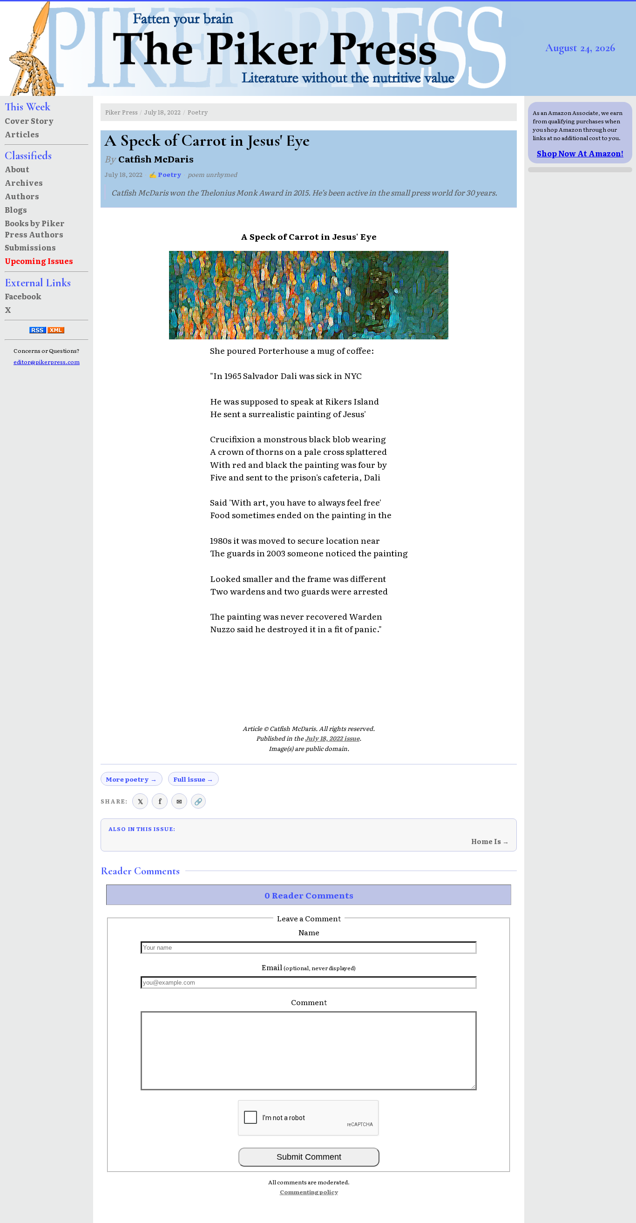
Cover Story (29, 120)
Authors (22, 196)
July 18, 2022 (162, 112)
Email (309, 967)
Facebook (23, 296)
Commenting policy (309, 1192)
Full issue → (193, 779)
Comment (309, 1001)
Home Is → (490, 841)
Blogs (16, 209)
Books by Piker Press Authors (35, 228)
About (17, 169)
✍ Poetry (165, 174)
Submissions (30, 247)
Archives (24, 182)
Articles (22, 134)
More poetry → (131, 779)
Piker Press (121, 112)
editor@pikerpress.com (47, 362)
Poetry (198, 112)
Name (308, 932)
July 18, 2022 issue (332, 738)
